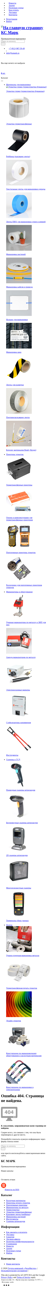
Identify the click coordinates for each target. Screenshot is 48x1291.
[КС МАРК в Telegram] (8, 1175)
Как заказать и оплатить (16, 1232)
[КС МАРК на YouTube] (5, 1175)
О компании (11, 1244)
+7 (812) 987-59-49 (17, 48)
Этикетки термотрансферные (19, 1212)
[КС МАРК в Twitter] (11, 1175)
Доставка (13, 12)
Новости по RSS (12, 1190)
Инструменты (12, 1219)
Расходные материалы (15, 1200)
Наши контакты (13, 1264)
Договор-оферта (13, 1239)
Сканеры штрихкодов (15, 1221)
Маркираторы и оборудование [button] (19, 592)
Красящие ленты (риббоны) (18, 1214)
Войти (9, 21)
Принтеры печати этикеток (18, 1203)
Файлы (9, 1253)
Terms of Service (23, 1277)
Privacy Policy (7, 1277)
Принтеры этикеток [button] (15, 454)
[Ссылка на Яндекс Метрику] (6, 1286)
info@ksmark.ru (12, 53)
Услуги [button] (9, 925)
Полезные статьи (16, 8)
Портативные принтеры (16, 1205)
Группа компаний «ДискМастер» (22, 1268)
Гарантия (10, 1237)
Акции (12, 5)
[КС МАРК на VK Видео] (2, 1175)
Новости (12, 3)
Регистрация (11, 19)
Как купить (14, 10)
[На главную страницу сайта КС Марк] (2, 75)
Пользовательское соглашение (14, 1271)
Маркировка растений (16, 1217)
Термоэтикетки (12, 1210)
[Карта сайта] (30, 1271)
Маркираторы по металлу (17, 1207)
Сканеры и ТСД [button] (13, 759)
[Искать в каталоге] (3, 44)
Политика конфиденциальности (20, 1241)
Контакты (13, 15)
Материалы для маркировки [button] (18, 84)
